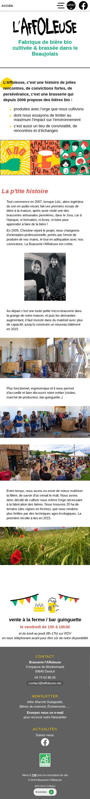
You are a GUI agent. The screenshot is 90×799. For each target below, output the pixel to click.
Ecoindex (44, 792)
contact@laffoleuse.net (45, 683)
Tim (34, 775)
